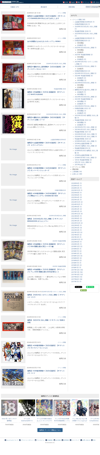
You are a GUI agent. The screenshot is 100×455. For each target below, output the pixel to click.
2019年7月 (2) (76, 251)
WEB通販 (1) (81, 94)
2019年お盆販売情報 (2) (83, 143)
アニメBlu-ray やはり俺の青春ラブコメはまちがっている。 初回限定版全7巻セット (79, 419)
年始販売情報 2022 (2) (83, 120)
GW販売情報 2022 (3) (83, 108)
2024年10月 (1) (76, 204)
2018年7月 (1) (76, 263)
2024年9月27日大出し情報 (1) (85, 66)
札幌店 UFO (15, 7)
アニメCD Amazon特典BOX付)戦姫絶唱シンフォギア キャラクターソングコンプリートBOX (62, 419)
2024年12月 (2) (77, 202)
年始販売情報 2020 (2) (83, 139)
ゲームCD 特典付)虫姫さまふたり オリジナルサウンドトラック (44, 419)
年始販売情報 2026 (60, 89)
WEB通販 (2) (81, 80)
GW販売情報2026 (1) (82, 24)
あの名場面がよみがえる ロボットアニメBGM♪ (44, 41)
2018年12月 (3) (76, 256)
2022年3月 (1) (76, 230)
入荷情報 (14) (77, 172)
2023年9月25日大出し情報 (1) (85, 83)
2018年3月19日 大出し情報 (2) (86, 157)
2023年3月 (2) (76, 221)
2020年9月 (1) (76, 242)
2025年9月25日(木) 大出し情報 (56, 114)
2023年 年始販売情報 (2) (84, 99)
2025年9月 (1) (76, 193)
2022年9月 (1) (76, 225)
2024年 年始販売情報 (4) (84, 76)
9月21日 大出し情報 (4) (83, 162)
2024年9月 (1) (76, 207)
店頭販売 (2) (81, 45)
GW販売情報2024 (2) (82, 71)
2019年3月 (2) (76, 253)
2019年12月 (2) (76, 246)
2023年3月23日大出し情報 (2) (86, 97)
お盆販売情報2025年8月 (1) (84, 38)
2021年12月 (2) (76, 232)
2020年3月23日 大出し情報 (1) (86, 136)
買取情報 (71, 7)
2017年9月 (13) (76, 277)
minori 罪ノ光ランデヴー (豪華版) (9, 419)
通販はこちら (50, 430)
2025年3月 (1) (76, 200)
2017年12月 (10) (77, 270)
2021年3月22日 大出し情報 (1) (86, 129)
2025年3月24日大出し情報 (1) (85, 48)
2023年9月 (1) (76, 216)
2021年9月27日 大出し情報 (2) (86, 127)
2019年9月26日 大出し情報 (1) (86, 141)
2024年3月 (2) (76, 211)
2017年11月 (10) (77, 272)
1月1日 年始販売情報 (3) (83, 160)
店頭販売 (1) (81, 92)
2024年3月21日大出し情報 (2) (85, 73)
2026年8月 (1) (76, 183)
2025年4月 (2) (76, 197)
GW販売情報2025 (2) (82, 41)
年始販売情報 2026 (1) (83, 31)
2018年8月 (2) (76, 260)
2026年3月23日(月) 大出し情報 (56, 63)
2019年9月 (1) (76, 249)
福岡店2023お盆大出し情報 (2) (86, 90)
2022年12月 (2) (77, 223)
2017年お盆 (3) (80, 165)
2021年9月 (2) (76, 235)
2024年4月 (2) (76, 209)
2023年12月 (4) (77, 214)
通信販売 (44, 7)
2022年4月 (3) (76, 228)
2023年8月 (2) (76, 218)
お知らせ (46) (77, 174)
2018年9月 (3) (76, 258)
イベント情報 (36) (78, 19)
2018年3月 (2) (76, 265)
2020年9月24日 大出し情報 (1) (86, 134)
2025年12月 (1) (76, 190)
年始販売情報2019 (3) (82, 148)
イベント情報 (62, 13)
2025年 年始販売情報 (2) (84, 55)
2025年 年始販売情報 (59, 241)
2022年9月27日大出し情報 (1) (85, 106)
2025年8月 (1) (76, 195)
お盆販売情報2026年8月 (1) (84, 22)
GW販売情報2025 (60, 190)
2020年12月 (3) (77, 239)
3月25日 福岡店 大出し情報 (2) (86, 146)
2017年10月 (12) (77, 274)
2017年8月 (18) (76, 279)
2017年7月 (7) (76, 281)
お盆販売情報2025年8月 (58, 139)
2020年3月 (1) (76, 244)
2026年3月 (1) (76, 188)
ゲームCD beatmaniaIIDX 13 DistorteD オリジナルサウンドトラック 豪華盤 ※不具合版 (27, 419)
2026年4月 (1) (76, 186)
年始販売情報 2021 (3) (83, 132)
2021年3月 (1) (76, 237)
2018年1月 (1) (76, 267)
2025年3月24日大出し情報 (57, 215)
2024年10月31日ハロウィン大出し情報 (54, 291)
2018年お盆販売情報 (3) (83, 155)
